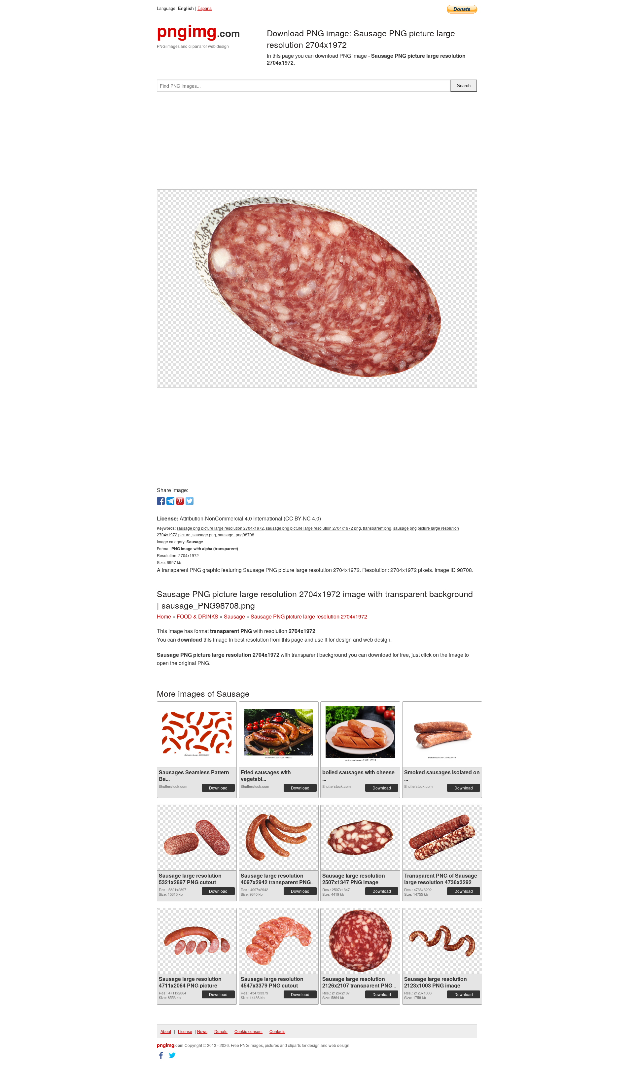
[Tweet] (190, 501)
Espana (204, 8)
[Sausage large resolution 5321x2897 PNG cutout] (197, 837)
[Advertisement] (317, 143)
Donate (221, 1031)
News (202, 1031)
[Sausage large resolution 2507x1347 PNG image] (360, 837)
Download (218, 787)
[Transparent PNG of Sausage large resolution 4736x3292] (442, 837)
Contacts (277, 1031)
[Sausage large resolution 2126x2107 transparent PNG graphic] (360, 941)
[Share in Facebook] (161, 501)
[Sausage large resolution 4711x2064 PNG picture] (197, 940)
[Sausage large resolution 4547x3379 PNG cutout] (279, 941)
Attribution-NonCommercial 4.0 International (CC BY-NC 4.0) (250, 518)
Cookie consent (248, 1031)
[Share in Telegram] (170, 501)
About (165, 1031)
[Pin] (180, 501)
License (185, 1031)
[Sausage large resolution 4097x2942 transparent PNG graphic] (279, 837)
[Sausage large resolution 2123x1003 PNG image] (442, 940)
